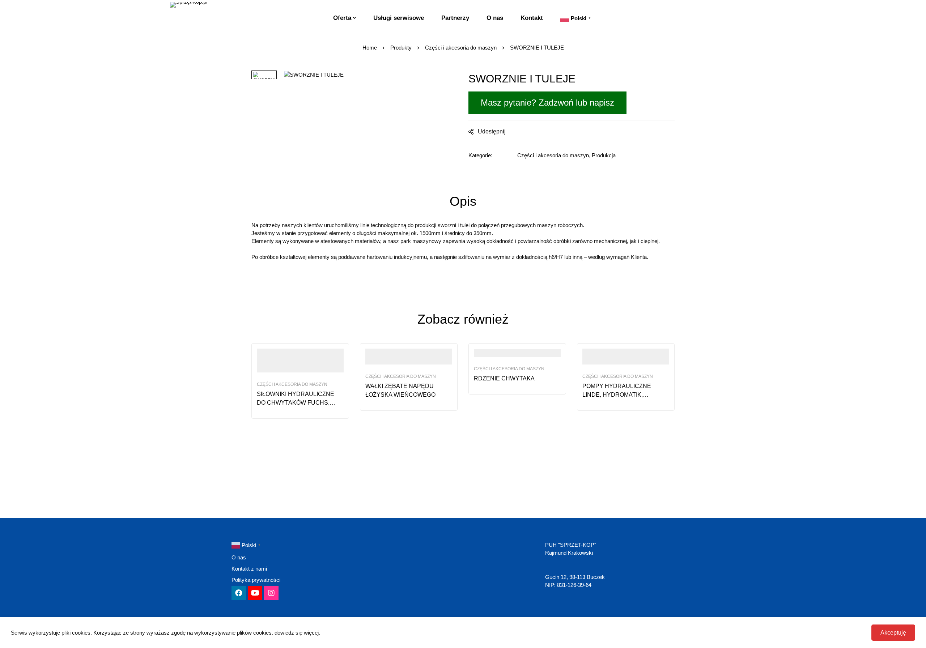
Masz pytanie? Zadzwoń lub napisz (547, 102)
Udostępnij (492, 131)
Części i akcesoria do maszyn (461, 47)
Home (369, 47)
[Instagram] (271, 593)
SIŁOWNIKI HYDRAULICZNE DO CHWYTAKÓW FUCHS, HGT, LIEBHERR (295, 402)
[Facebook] (239, 593)
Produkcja (604, 155)
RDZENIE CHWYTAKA (504, 378)
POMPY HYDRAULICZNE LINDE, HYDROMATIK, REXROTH (616, 394)
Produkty (401, 47)
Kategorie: (480, 155)
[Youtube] (255, 593)
